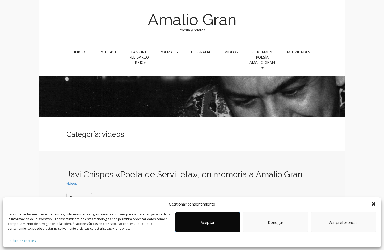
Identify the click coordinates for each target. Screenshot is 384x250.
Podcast (108, 51)
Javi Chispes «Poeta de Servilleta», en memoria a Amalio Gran (184, 174)
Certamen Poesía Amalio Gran (262, 57)
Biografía (200, 51)
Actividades (298, 51)
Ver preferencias (344, 222)
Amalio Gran (192, 19)
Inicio (79, 51)
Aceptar (208, 222)
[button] (373, 204)
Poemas (168, 51)
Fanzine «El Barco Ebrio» (139, 57)
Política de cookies (22, 240)
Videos (231, 51)
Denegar (275, 222)
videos (71, 183)
